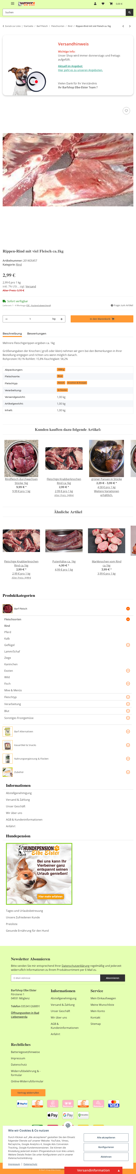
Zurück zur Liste (13, 26)
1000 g (61, 369)
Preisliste (11, 924)
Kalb (7, 638)
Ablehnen (106, 1156)
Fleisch (61, 382)
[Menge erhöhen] (61, 318)
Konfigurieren (106, 1147)
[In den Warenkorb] (5, 102)
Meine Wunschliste (102, 1005)
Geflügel (9, 645)
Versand (31, 286)
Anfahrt (10, 826)
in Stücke (62, 390)
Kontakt (95, 1017)
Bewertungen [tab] (36, 333)
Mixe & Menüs (13, 690)
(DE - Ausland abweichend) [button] (38, 305)
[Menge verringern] (6, 318)
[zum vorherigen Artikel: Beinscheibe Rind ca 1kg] (123, 26)
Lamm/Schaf (12, 651)
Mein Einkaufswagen (103, 998)
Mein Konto (98, 1011)
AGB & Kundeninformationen (24, 819)
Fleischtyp (10, 697)
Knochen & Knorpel (77, 382)
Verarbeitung (12, 704)
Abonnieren (112, 978)
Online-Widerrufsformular (27, 1081)
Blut (6, 711)
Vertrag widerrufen (28, 1092)
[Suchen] (129, 12)
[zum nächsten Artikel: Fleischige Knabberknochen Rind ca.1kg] (130, 26)
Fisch (7, 683)
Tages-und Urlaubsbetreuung (24, 911)
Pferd (7, 632)
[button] (95, 3)
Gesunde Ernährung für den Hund (27, 930)
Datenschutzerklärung (76, 966)
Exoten (8, 671)
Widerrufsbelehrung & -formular (25, 1073)
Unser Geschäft (15, 806)
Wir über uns (14, 813)
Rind (19, 264)
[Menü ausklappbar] (12, 2)
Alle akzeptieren (106, 1137)
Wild (7, 677)
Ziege (7, 658)
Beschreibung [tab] (12, 333)
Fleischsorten (12, 619)
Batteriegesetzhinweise (25, 1052)
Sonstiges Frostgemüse (19, 718)
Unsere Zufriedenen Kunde (23, 917)
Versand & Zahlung (18, 800)
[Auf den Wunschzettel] (126, 110)
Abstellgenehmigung (19, 793)
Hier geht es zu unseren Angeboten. (80, 70)
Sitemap (96, 1024)
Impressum (14, 1164)
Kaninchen (11, 664)
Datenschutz (30, 1164)
